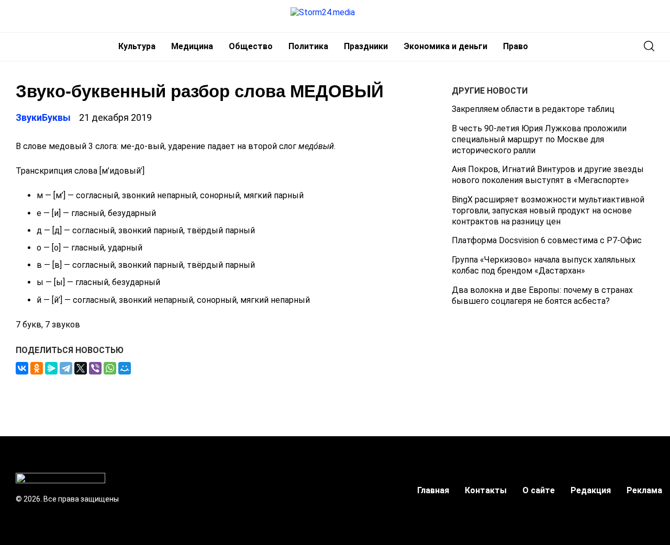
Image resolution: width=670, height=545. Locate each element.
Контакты (486, 490)
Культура (136, 46)
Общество (251, 46)
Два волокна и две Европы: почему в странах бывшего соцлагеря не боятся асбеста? (542, 295)
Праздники (366, 46)
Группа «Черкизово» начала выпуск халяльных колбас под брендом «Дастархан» (543, 265)
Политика (308, 46)
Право (515, 46)
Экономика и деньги (445, 46)
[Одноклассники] (36, 368)
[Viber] (95, 368)
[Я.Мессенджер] (51, 368)
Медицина (192, 46)
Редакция (591, 490)
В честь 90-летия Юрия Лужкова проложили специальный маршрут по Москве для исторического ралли (539, 139)
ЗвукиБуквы (43, 117)
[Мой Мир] (124, 368)
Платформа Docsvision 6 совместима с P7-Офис (547, 240)
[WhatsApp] (110, 368)
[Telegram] (66, 368)
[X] (80, 368)
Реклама (644, 490)
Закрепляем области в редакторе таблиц (533, 109)
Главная (433, 490)
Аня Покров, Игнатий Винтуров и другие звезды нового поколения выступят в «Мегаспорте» (548, 174)
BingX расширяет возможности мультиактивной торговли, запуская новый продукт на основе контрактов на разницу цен (548, 210)
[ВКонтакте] (22, 368)
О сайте (538, 490)
